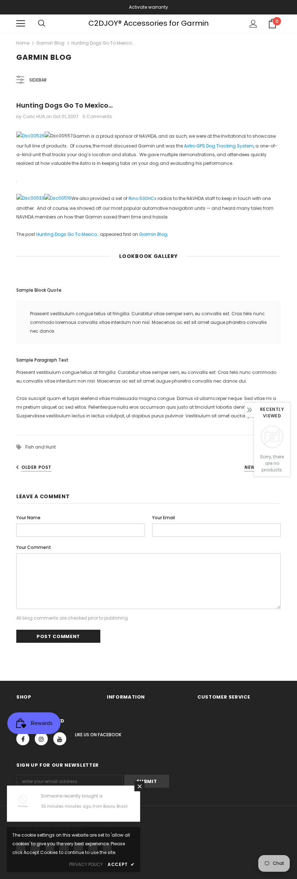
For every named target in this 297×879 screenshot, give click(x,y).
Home (22, 43)
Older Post (36, 467)
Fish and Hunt (40, 447)
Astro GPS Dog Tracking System (219, 146)
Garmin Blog (50, 43)
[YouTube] (59, 738)
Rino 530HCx (142, 198)
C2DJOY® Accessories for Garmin (148, 23)
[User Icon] (253, 24)
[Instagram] (41, 738)
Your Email (163, 518)
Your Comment (33, 547)
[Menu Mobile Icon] (20, 23)
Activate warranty (148, 7)
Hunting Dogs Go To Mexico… (67, 234)
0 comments (97, 116)
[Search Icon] (41, 23)
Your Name (28, 518)
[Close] (139, 786)
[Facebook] (22, 738)
